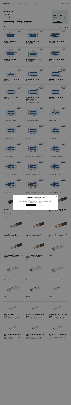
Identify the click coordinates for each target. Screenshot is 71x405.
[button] (35, 208)
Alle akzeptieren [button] (30, 205)
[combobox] (56, 196)
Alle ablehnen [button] (41, 205)
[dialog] (35, 202)
